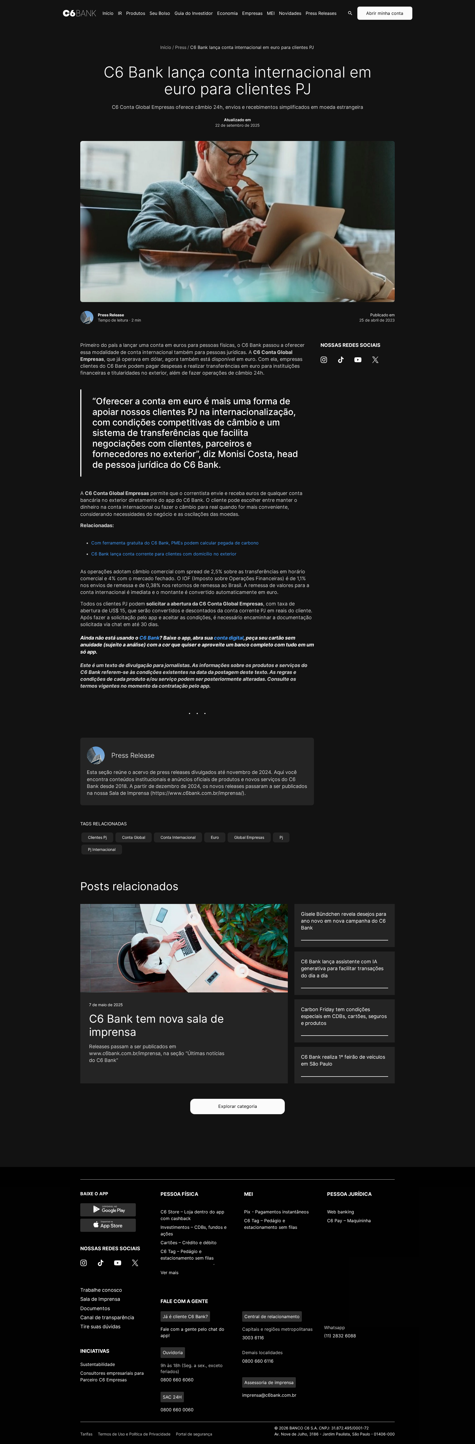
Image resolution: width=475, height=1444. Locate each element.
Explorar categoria (237, 1106)
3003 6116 (253, 1337)
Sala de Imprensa (100, 1299)
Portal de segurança (194, 1434)
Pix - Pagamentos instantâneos (276, 1212)
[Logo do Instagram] (323, 362)
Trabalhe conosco (101, 1290)
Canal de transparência (107, 1317)
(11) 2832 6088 (340, 1335)
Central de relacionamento (272, 1316)
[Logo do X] (375, 362)
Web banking (340, 1212)
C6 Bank (149, 638)
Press (180, 47)
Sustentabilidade (97, 1364)
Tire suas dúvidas (100, 1326)
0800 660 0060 (177, 1409)
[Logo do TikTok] (340, 362)
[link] (184, 993)
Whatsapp (334, 1327)
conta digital (229, 638)
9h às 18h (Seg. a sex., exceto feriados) (192, 1368)
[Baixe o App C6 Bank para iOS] (108, 1225)
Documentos (95, 1308)
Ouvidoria (173, 1352)
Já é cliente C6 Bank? (185, 1316)
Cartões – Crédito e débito (189, 1242)
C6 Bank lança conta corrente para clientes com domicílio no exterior (163, 554)
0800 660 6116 (258, 1361)
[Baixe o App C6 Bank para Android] (108, 1209)
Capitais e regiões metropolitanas (277, 1329)
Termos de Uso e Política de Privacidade (134, 1434)
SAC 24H (172, 1397)
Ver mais (169, 1272)
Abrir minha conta (384, 13)
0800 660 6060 (177, 1379)
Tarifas (86, 1434)
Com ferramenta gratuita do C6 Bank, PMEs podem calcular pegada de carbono (175, 543)
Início (165, 47)
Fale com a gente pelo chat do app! (192, 1332)
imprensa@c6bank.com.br (269, 1395)
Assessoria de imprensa (269, 1382)
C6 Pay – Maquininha (349, 1220)
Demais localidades (262, 1352)
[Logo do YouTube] (358, 362)
